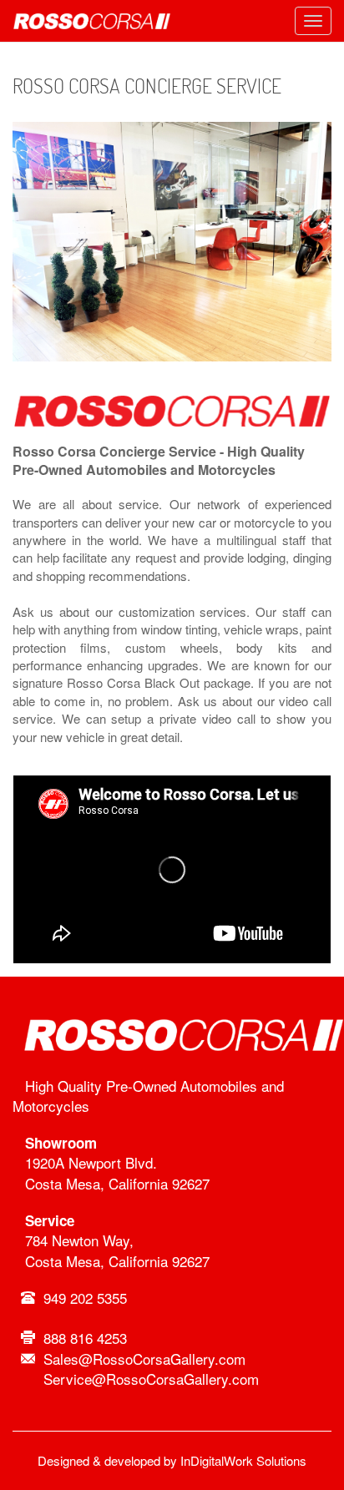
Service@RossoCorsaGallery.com (151, 1378)
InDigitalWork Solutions (243, 1460)
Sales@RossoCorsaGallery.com (144, 1358)
